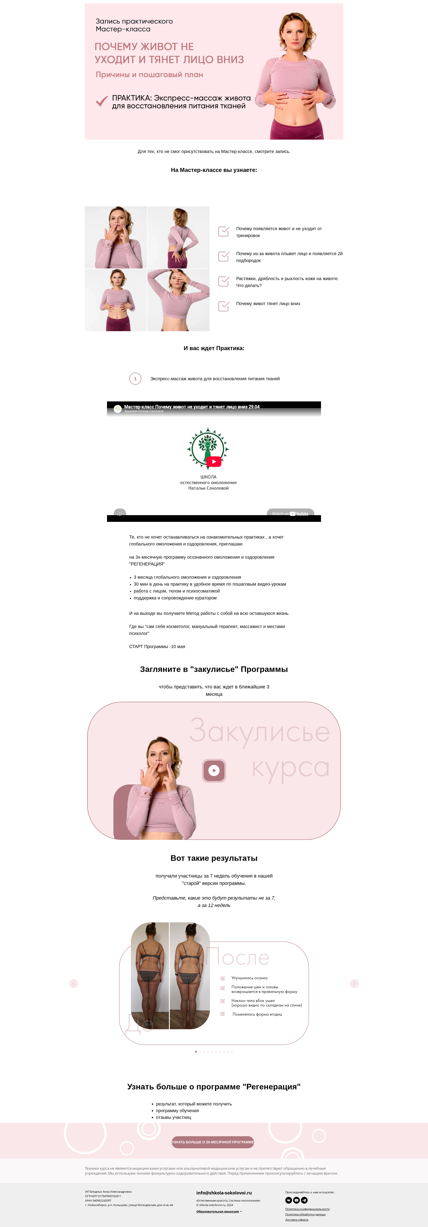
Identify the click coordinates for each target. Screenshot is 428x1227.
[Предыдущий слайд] (73, 983)
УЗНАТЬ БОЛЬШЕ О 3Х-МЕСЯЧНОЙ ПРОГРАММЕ (213, 1142)
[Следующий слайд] (354, 983)
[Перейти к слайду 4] (208, 1052)
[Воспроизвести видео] (214, 770)
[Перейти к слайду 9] (228, 1052)
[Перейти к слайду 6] (216, 1052)
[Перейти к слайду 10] (232, 1052)
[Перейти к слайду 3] (204, 1052)
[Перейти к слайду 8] (224, 1052)
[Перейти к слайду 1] (196, 1052)
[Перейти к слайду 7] (220, 1052)
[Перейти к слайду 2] (200, 1052)
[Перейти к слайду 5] (212, 1052)
